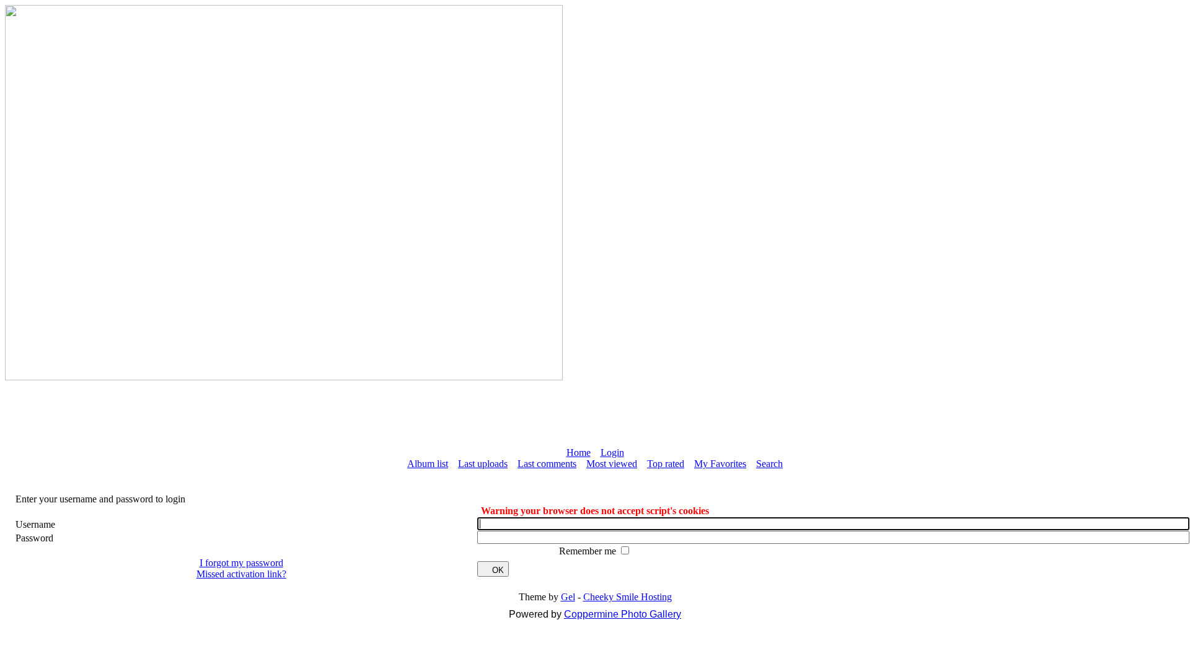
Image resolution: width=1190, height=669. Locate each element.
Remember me (589, 551)
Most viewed (611, 463)
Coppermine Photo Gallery (622, 614)
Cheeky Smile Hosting (627, 597)
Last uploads (483, 463)
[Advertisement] (595, 408)
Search (769, 463)
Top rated (665, 463)
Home (578, 452)
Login (612, 452)
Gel (568, 597)
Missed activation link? (241, 574)
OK (498, 570)
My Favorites (720, 463)
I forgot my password (241, 563)
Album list (427, 463)
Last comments (547, 463)
